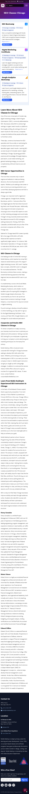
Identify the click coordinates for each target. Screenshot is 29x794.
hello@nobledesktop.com (9, 710)
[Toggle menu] (26, 5)
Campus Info (5, 727)
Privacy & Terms (18, 792)
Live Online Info (6, 733)
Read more (5, 42)
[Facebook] (9, 785)
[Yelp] (2, 785)
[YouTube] (6, 785)
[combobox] (15, 5)
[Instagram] (13, 785)
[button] (25, 790)
